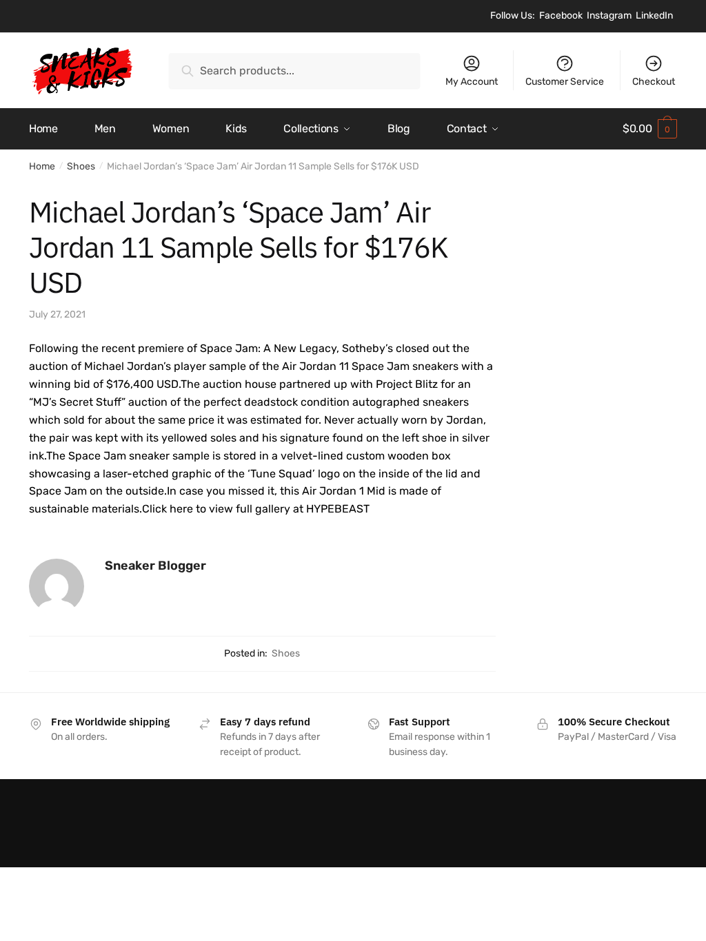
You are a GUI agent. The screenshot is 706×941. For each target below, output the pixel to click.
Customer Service (564, 81)
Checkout (653, 81)
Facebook (561, 15)
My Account (471, 81)
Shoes (81, 166)
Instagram (609, 15)
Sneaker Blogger (155, 565)
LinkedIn (654, 15)
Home (42, 166)
